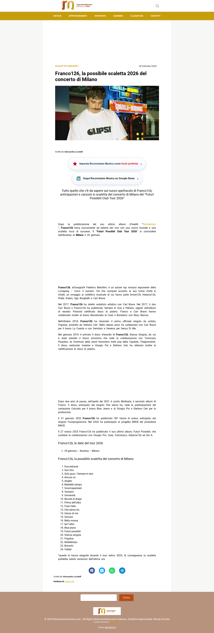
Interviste (100, 16)
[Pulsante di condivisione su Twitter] (102, 570)
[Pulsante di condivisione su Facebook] (92, 570)
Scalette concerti (66, 66)
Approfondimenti (78, 16)
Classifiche (136, 16)
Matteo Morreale (115, 622)
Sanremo (118, 16)
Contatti (155, 16)
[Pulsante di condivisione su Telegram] (122, 570)
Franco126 (69, 581)
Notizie (57, 16)
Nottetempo (149, 224)
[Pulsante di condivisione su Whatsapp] (112, 570)
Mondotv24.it (110, 628)
